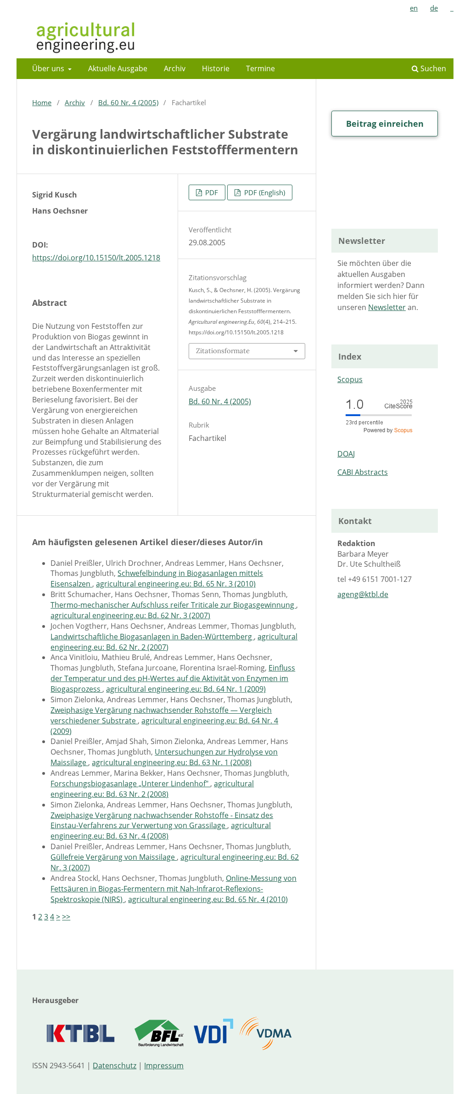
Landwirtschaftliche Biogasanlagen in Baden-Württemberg (152, 637)
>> (66, 917)
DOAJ (346, 454)
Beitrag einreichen (385, 123)
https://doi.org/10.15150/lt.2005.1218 (96, 258)
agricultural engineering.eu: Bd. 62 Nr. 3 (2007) (130, 615)
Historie (215, 68)
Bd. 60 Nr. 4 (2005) (128, 102)
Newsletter (387, 307)
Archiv (174, 68)
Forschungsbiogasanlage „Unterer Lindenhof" (130, 783)
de (434, 7)
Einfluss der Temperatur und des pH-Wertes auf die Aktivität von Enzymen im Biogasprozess (172, 678)
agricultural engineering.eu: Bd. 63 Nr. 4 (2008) (160, 830)
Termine (260, 68)
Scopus (350, 379)
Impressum (164, 1065)
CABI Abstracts (362, 472)
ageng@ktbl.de (362, 594)
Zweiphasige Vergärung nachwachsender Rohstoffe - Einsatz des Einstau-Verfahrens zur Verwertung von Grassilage (161, 820)
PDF (210, 192)
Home (41, 102)
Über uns (49, 68)
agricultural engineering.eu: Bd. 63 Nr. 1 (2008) (172, 762)
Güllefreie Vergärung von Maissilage (113, 857)
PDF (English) (263, 192)
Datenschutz (114, 1065)
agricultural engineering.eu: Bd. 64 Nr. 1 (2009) (186, 689)
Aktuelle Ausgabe (117, 68)
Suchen (432, 68)
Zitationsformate (223, 350)
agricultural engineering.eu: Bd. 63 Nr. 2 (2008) (152, 788)
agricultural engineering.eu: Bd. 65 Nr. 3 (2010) (176, 584)
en (414, 7)
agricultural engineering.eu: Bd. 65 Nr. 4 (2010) (208, 899)
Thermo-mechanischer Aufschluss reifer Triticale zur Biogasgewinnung (173, 605)
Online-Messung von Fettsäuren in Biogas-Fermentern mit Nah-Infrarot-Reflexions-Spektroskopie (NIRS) (173, 888)
